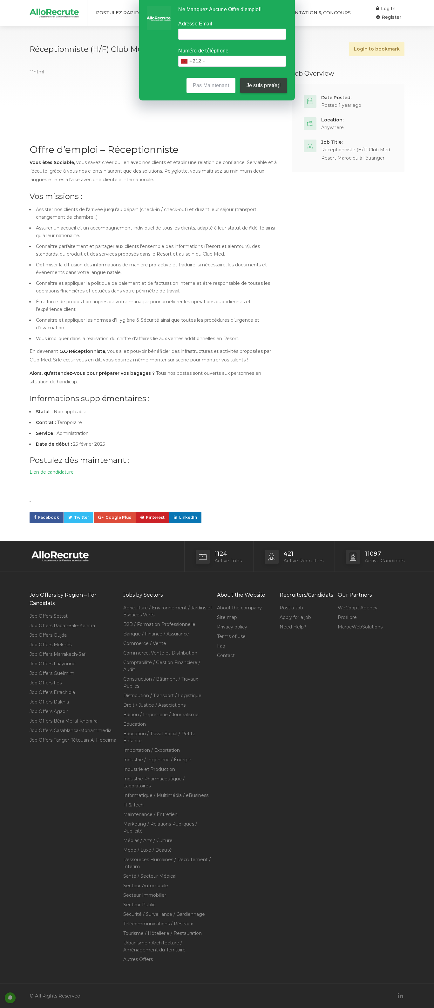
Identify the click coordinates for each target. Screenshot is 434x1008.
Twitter (81, 517)
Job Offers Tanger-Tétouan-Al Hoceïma (73, 740)
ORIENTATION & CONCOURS (317, 13)
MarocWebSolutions (360, 627)
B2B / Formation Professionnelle (159, 624)
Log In (388, 8)
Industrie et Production (149, 769)
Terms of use (231, 636)
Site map (227, 617)
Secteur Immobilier (144, 895)
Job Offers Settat (49, 616)
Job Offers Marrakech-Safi (58, 654)
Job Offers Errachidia (52, 692)
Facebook (48, 517)
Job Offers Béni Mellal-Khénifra (64, 721)
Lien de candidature (52, 472)
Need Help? (293, 627)
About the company (239, 608)
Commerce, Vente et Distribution (160, 653)
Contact (226, 655)
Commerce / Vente (144, 643)
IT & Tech (133, 805)
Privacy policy (232, 627)
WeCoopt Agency (357, 608)
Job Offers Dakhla (49, 702)
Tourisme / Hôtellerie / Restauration (162, 933)
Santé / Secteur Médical (149, 876)
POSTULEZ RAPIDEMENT (126, 13)
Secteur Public (139, 905)
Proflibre (347, 617)
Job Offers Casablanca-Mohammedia (71, 730)
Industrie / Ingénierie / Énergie (157, 760)
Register (390, 17)
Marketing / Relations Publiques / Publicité (160, 827)
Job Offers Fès (46, 683)
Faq (221, 646)
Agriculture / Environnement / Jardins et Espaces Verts (167, 611)
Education (134, 724)
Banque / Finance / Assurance (156, 634)
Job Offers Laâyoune (53, 664)
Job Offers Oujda (48, 635)
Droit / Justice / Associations (154, 705)
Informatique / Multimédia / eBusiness (165, 795)
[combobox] (193, 61)
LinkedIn (188, 517)
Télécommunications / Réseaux (158, 924)
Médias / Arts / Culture (148, 840)
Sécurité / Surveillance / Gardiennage (164, 914)
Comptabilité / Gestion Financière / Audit (161, 666)
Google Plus (118, 517)
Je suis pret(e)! (264, 85)
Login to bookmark (377, 49)
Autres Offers (138, 959)
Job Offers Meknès (50, 645)
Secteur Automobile (145, 885)
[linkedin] (400, 996)
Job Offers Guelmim (52, 673)
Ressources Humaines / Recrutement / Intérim (167, 863)
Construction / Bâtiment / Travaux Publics (160, 682)
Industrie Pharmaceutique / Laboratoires (154, 782)
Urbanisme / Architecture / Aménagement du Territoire (154, 946)
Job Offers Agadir (49, 711)
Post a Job (291, 608)
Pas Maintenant (211, 85)
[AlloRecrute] (54, 11)
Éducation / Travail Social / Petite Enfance (159, 737)
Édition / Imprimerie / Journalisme (161, 714)
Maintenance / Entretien (150, 814)
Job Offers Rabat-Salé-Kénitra (62, 625)
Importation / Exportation (151, 750)
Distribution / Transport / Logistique (162, 695)
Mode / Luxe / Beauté (147, 850)
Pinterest (155, 517)
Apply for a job (295, 617)
